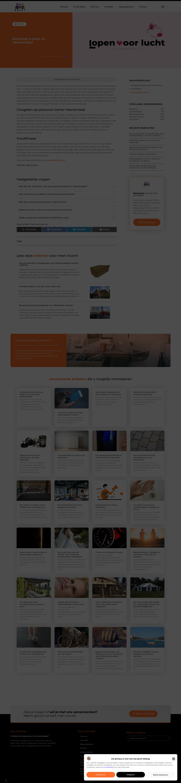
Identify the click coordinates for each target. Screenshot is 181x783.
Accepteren (100, 775)
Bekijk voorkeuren (160, 775)
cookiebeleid (108, 767)
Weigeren (131, 775)
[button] (173, 759)
